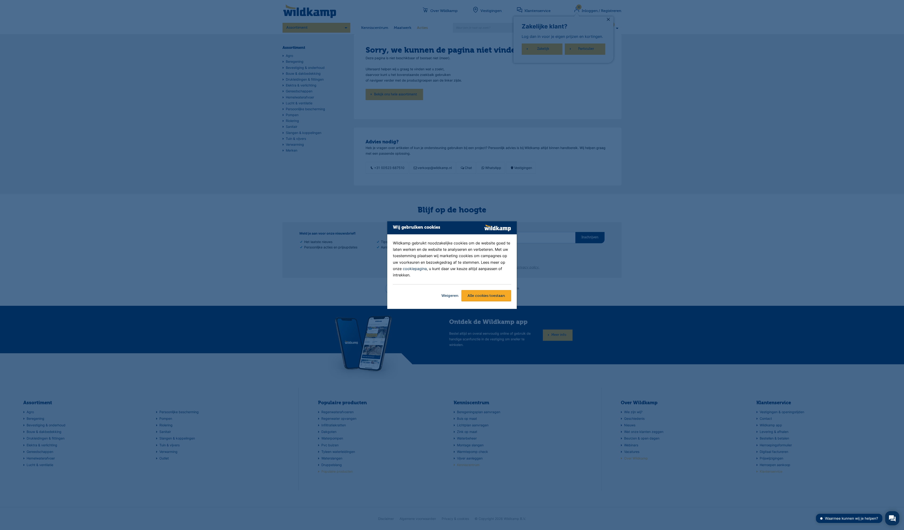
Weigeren (449, 296)
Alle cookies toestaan (486, 296)
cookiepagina (415, 268)
